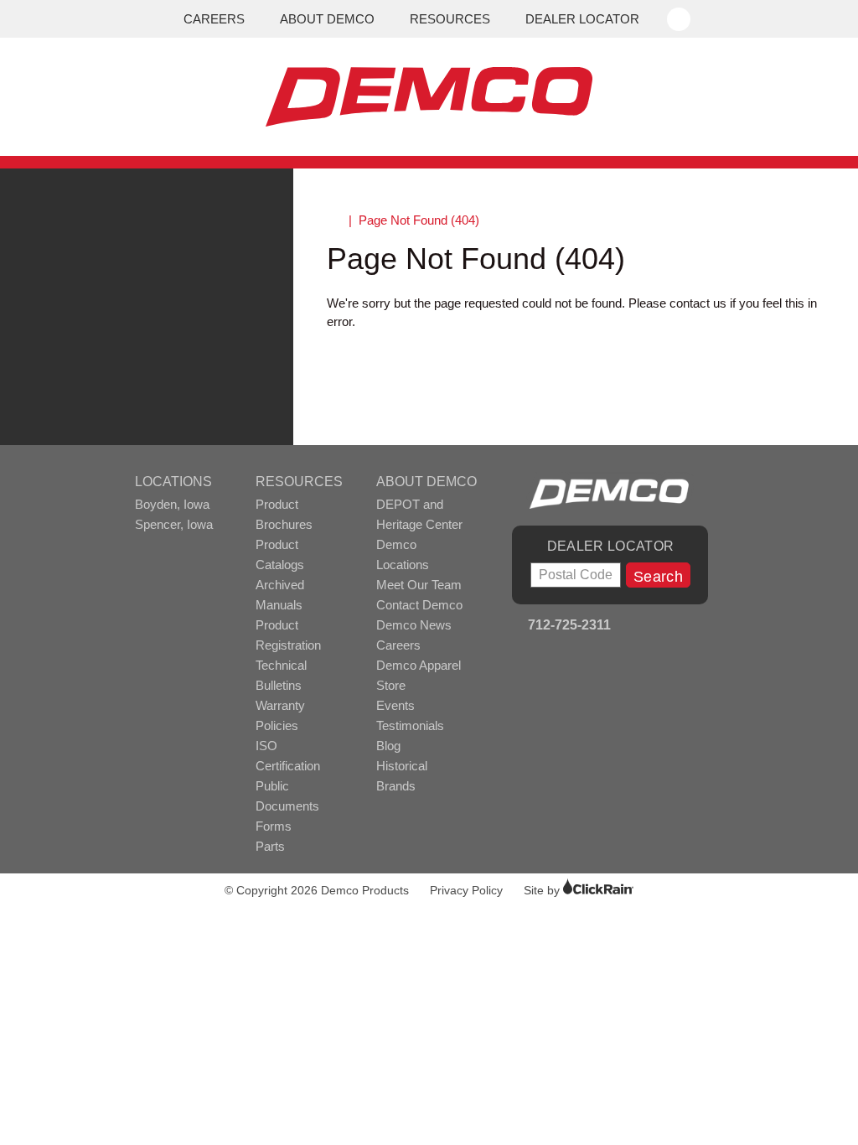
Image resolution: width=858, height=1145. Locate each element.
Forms (274, 826)
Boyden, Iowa (172, 504)
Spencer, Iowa (174, 524)
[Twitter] (698, 626)
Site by (543, 890)
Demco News (414, 625)
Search (658, 576)
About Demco (327, 19)
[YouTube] (653, 626)
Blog (388, 745)
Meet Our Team (419, 585)
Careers (214, 19)
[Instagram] (676, 626)
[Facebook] (630, 626)
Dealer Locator (582, 19)
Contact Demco (419, 605)
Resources (450, 19)
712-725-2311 (568, 625)
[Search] (680, 11)
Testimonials (410, 725)
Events (395, 705)
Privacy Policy (466, 890)
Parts (270, 846)
